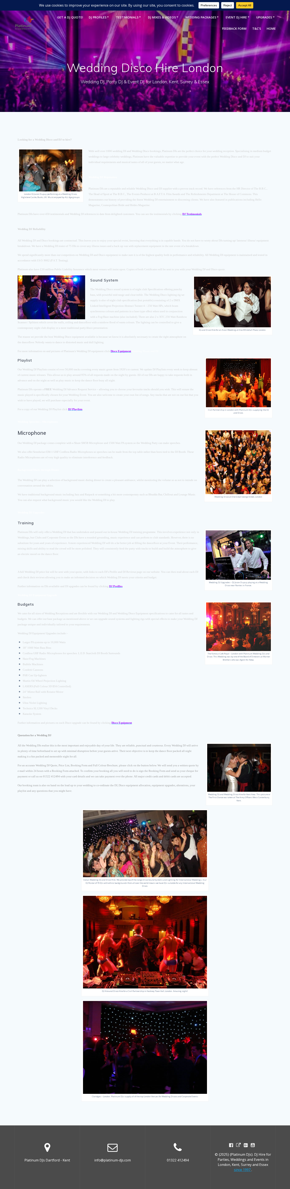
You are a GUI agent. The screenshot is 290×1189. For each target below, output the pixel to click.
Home (271, 28)
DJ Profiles (97, 17)
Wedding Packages (200, 17)
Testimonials (127, 17)
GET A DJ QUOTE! (70, 17)
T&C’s (256, 28)
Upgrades (264, 17)
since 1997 (242, 1169)
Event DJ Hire (236, 17)
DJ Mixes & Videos (162, 17)
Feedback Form (234, 28)
